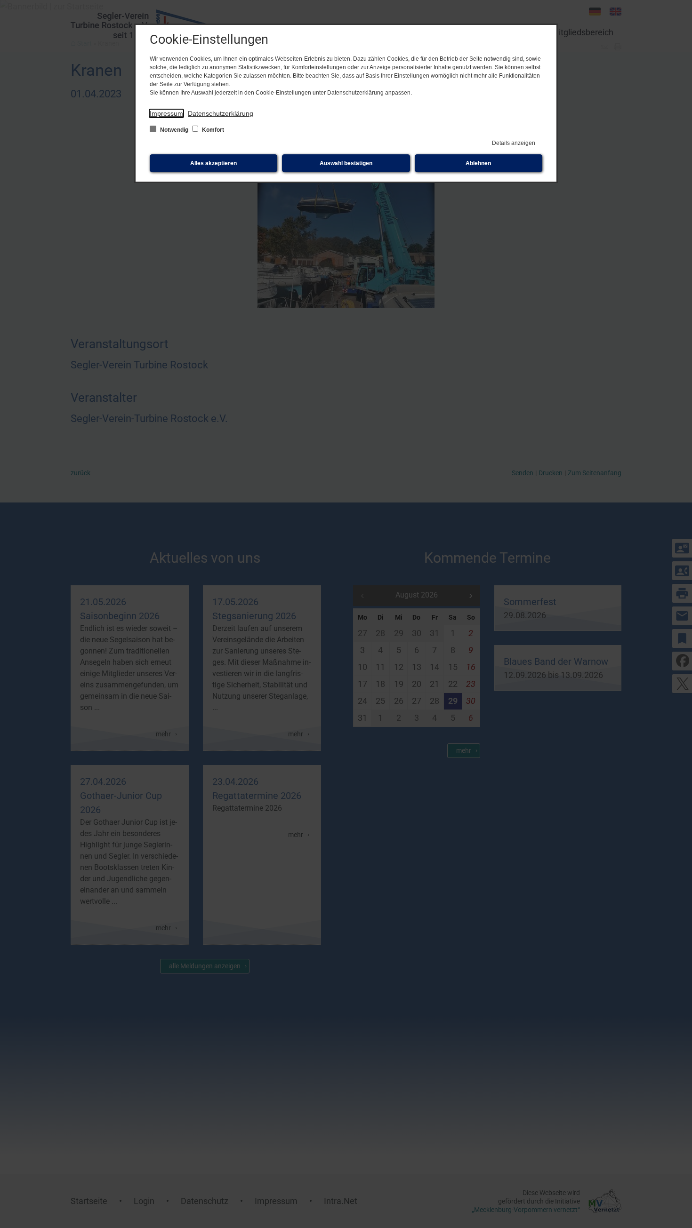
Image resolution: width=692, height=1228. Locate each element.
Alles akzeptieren (213, 163)
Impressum (166, 113)
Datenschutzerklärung (220, 113)
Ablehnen (478, 163)
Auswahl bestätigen (346, 163)
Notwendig (174, 130)
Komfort (212, 130)
